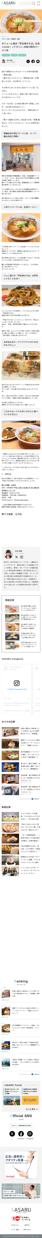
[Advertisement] (21, 907)
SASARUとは (15, 1225)
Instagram (29, 1138)
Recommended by (25, 799)
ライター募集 (15, 1229)
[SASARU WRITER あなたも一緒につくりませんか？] (21, 1191)
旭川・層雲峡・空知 (13, 39)
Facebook (21, 1138)
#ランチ (14, 55)
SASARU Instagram (12, 658)
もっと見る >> (32, 1109)
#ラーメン (6, 55)
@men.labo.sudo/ (21, 500)
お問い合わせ (27, 1229)
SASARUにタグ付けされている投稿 (17, 711)
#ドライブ (22, 55)
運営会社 (27, 1225)
